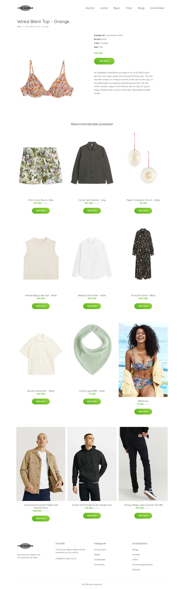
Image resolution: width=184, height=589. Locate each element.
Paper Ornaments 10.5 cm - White (143, 200)
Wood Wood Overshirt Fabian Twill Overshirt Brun (41, 506)
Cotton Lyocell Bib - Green (92, 391)
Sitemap (136, 569)
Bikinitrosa (143, 401)
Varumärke (111, 35)
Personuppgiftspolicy (142, 564)
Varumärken (157, 8)
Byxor (117, 8)
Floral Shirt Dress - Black (143, 295)
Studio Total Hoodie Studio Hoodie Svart (92, 505)
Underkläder (100, 559)
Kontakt (136, 554)
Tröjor (129, 8)
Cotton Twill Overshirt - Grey (92, 200)
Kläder (97, 554)
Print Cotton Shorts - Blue (40, 200)
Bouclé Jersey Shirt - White (40, 391)
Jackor (104, 8)
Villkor (135, 559)
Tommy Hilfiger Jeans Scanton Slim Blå (143, 505)
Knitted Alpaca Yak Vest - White (41, 295)
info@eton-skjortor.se (66, 558)
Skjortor (90, 8)
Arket (120, 35)
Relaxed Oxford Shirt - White (92, 295)
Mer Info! (104, 61)
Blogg (141, 8)
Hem (19, 26)
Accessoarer (100, 549)
